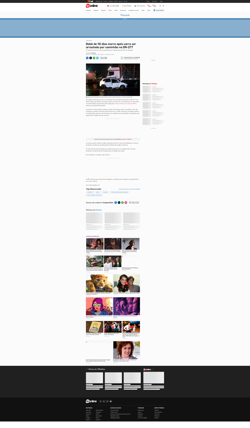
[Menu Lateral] (163, 5)
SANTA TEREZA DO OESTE (94, 195)
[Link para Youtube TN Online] (110, 401)
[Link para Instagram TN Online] (107, 401)
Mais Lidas (88, 410)
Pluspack (156, 417)
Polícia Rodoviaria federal (119, 192)
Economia (98, 419)
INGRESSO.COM (99, 1)
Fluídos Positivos (114, 412)
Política (116, 10)
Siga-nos (102, 57)
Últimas (149, 10)
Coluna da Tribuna (114, 410)
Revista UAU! (123, 10)
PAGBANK (111, 1)
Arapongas (95, 10)
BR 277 (98, 192)
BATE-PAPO (154, 1)
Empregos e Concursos (134, 10)
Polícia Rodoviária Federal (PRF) (126, 103)
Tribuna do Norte (158, 412)
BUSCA (147, 1)
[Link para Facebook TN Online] (100, 401)
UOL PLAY (120, 1)
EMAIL (161, 1)
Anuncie (139, 412)
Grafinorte (156, 416)
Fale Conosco (141, 410)
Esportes (88, 419)
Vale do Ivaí (103, 10)
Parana (105, 192)
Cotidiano (88, 417)
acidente (90, 192)
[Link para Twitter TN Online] (104, 401)
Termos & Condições (142, 417)
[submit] (160, 6)
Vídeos (143, 10)
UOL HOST (105, 1)
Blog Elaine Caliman (114, 416)
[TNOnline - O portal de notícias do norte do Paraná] (92, 6)
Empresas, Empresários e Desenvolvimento (120, 414)
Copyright (140, 416)
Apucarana (88, 10)
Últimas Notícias (99, 410)
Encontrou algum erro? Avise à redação (129, 189)
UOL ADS (125, 1)
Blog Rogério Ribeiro (115, 417)
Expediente (140, 414)
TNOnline (156, 410)
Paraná (110, 10)
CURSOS (115, 1)
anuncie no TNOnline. (126, 139)
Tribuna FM (157, 414)
